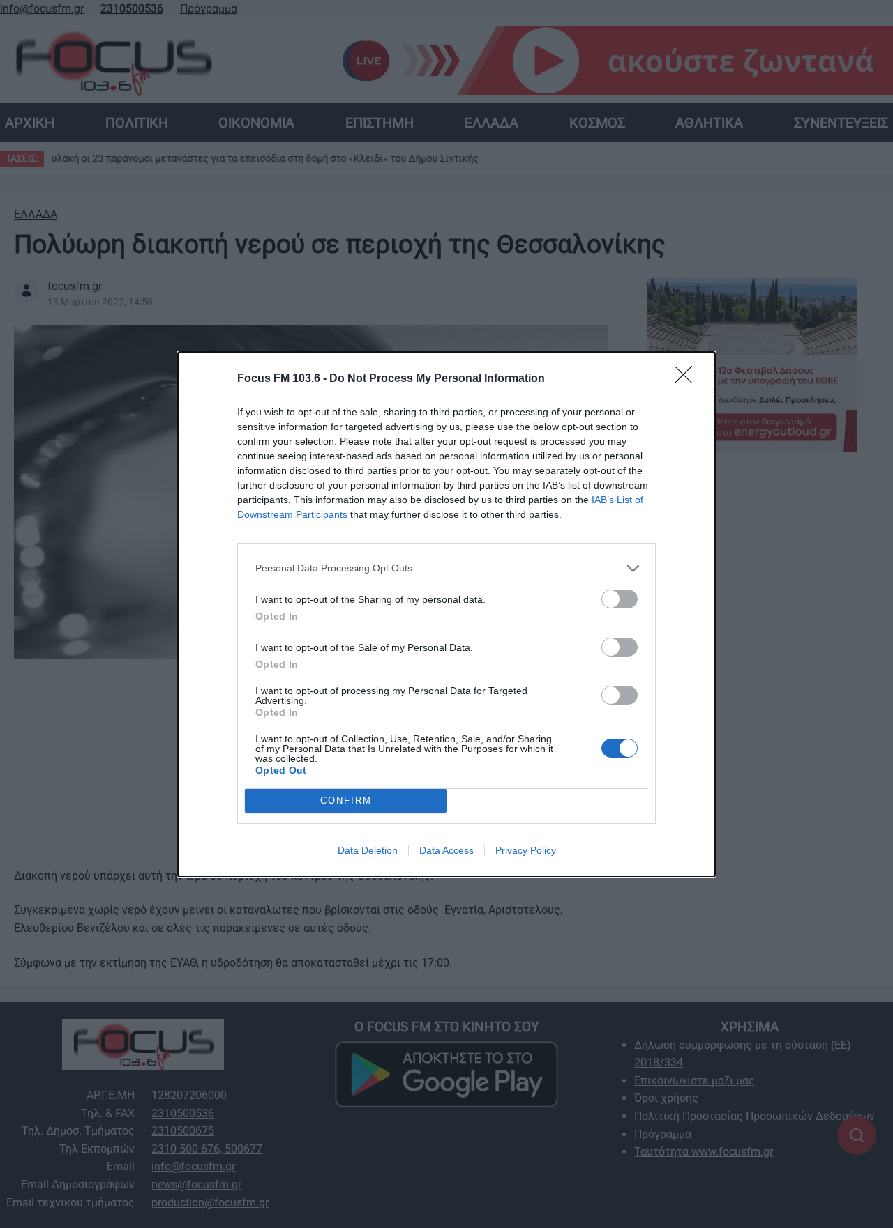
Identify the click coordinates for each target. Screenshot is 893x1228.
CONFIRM (346, 800)
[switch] (619, 599)
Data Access (446, 850)
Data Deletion (368, 850)
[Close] (688, 379)
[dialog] (446, 614)
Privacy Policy (525, 850)
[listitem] (446, 568)
